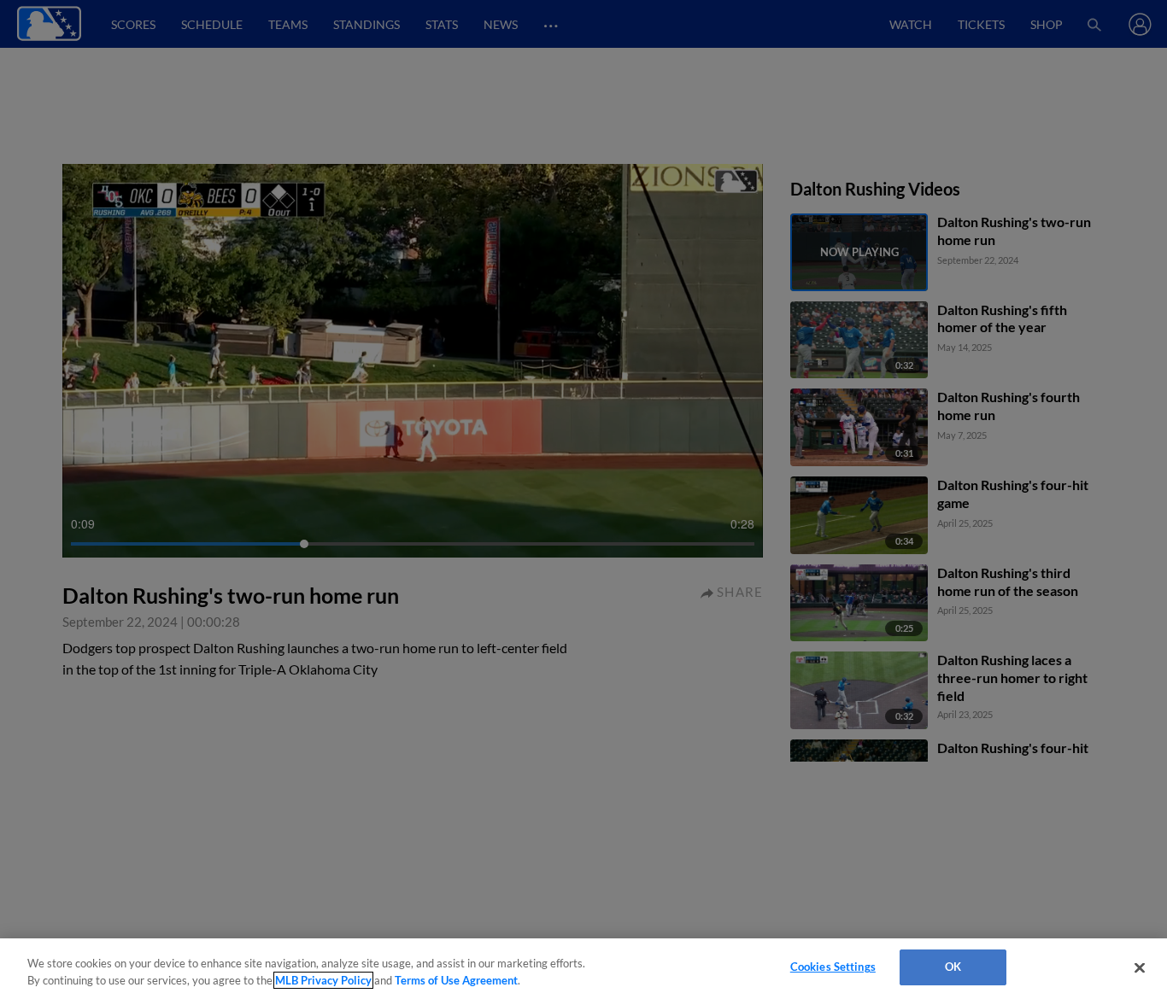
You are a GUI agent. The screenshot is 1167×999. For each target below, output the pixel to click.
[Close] (1139, 967)
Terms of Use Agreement (456, 980)
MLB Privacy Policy (323, 980)
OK (953, 966)
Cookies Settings (833, 966)
